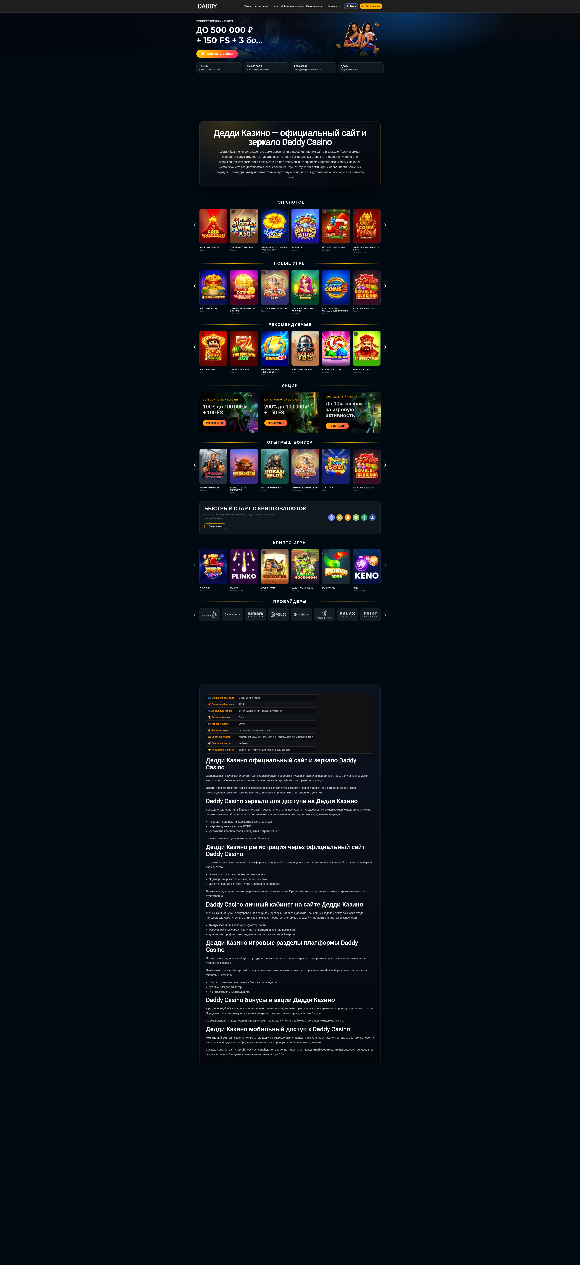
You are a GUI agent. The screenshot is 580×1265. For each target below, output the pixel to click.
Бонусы (333, 6)
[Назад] (195, 224)
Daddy (207, 6)
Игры (247, 6)
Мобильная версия (292, 6)
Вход (275, 6)
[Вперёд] (385, 224)
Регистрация (261, 6)
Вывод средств (315, 6)
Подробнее (215, 526)
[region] (290, 231)
